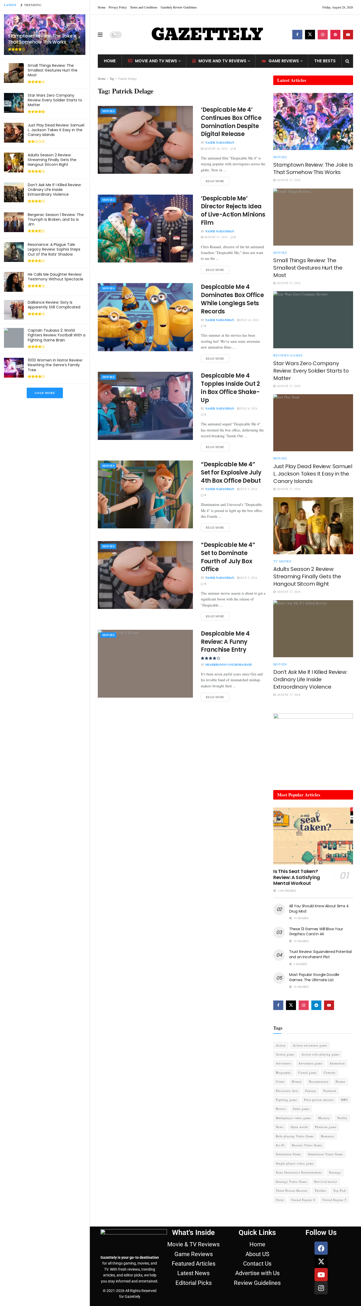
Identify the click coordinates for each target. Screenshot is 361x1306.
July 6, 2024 (248, 408)
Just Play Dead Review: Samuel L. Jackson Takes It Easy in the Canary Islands (56, 130)
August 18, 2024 (215, 149)
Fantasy (310, 1091)
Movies (108, 111)
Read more (217, 180)
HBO (344, 1100)
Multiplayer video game (293, 1118)
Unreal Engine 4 (303, 1200)
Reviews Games (288, 355)
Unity (280, 1200)
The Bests (325, 61)
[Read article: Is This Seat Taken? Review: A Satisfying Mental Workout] (313, 836)
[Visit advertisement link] (313, 746)
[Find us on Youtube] (348, 34)
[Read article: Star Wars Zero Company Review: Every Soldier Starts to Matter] (313, 319)
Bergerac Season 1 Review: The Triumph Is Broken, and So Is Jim (56, 219)
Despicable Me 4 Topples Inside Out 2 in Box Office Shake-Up (230, 388)
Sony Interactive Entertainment (299, 1172)
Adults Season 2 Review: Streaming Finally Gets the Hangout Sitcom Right (52, 159)
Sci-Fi (280, 1145)
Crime (280, 1081)
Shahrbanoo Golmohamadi (228, 665)
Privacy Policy (118, 7)
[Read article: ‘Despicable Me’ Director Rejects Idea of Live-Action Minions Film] (145, 228)
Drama (340, 1081)
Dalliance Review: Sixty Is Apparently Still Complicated (54, 305)
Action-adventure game (310, 1045)
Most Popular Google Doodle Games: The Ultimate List (314, 977)
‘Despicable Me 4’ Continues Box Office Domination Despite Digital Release (231, 122)
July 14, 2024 (249, 320)
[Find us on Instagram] (323, 34)
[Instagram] (321, 1287)
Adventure (283, 1063)
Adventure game (310, 1063)
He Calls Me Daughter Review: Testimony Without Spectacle (55, 277)
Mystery (324, 1118)
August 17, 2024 (215, 237)
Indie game (301, 1109)
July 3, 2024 (248, 489)
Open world (299, 1127)
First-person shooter (319, 1100)
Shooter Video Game (307, 1145)
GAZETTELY (207, 35)
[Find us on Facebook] (297, 34)
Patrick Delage (127, 78)
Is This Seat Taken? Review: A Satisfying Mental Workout (296, 877)
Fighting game (286, 1100)
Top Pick (339, 1190)
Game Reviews (284, 61)
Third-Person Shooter (292, 1190)
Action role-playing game (320, 1054)
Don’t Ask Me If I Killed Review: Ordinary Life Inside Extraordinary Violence (54, 189)
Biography (283, 1072)
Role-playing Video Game (295, 1136)
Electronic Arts (287, 1091)
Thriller (320, 1190)
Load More (45, 393)
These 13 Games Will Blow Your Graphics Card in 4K (316, 931)
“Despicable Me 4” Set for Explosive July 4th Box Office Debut (231, 472)
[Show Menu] (100, 34)
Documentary (318, 1081)
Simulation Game (288, 1154)
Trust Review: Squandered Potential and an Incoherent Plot (320, 954)
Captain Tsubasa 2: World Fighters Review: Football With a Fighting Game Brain (56, 335)
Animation (337, 1063)
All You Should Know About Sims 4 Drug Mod (319, 908)
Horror (281, 1109)
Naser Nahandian (219, 142)
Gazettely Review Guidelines (179, 7)
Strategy (335, 1172)
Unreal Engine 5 (334, 1200)
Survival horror (325, 1181)
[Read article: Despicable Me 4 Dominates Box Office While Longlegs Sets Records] (145, 317)
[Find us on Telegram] (316, 1005)
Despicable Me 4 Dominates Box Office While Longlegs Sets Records (232, 299)
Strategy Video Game (291, 1181)
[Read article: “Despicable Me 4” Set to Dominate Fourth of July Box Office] (145, 575)
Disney (297, 1081)
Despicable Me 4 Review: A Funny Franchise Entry (225, 641)
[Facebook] (321, 1248)
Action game (285, 1054)
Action (281, 1045)
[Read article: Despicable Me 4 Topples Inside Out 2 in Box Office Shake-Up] (145, 406)
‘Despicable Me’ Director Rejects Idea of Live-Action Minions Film (233, 210)
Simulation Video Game (325, 1154)
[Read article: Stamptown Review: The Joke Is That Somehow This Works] (313, 121)
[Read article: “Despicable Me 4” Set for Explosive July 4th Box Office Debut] (145, 494)
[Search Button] (347, 61)
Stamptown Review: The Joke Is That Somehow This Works (42, 39)
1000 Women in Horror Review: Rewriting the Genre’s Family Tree (55, 365)
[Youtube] (321, 1274)
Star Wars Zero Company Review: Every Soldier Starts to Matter (55, 100)
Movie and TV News (156, 61)
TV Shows (282, 561)
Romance (327, 1136)
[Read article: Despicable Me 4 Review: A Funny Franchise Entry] (145, 664)
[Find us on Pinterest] (335, 34)
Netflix (342, 1118)
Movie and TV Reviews (222, 61)
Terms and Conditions (144, 7)
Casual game (307, 1072)
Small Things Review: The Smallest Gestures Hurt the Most (52, 70)
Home (101, 7)
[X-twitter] (321, 1261)
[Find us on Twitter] (310, 34)
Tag (112, 78)
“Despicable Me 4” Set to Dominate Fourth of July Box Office (228, 557)
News (280, 1127)
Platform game (325, 1127)
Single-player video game (295, 1163)
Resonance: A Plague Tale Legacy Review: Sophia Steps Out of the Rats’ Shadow (54, 249)
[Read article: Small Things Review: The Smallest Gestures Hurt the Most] (313, 217)
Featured (329, 1091)
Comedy (330, 1072)
